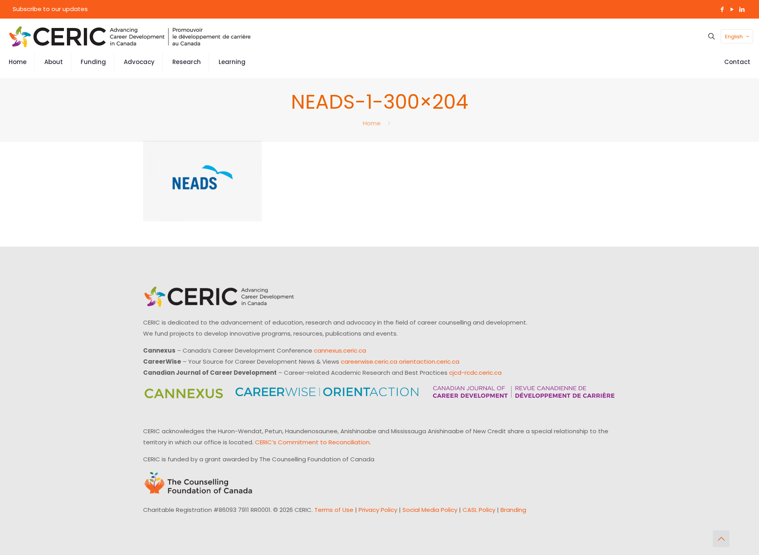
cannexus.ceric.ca (340, 350)
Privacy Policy (378, 510)
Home (372, 123)
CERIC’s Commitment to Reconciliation (312, 442)
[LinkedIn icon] (742, 9)
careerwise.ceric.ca (369, 361)
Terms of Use (333, 510)
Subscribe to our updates (50, 9)
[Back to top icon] (721, 538)
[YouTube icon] (732, 9)
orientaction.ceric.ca (429, 361)
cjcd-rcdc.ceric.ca (475, 372)
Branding (513, 510)
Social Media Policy (429, 510)
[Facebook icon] (722, 9)
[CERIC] (130, 36)
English (734, 36)
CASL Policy (479, 510)
